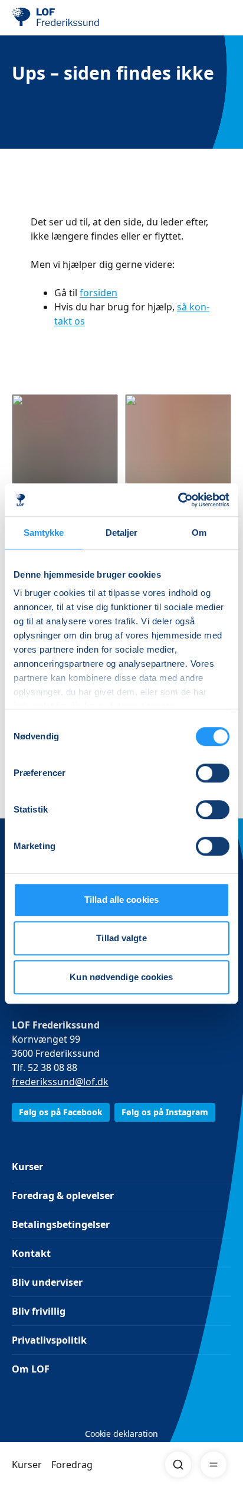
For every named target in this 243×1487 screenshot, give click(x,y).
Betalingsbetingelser (61, 1224)
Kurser (27, 1464)
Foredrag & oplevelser (63, 1195)
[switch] (212, 773)
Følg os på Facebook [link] (61, 1112)
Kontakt (31, 1253)
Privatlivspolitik (49, 1340)
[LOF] (71, 17)
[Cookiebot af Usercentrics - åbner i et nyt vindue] (177, 499)
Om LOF (31, 1368)
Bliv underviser (47, 1282)
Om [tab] (199, 533)
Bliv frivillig (38, 1311)
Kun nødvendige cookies (121, 977)
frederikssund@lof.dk (60, 1081)
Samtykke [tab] (44, 533)
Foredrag (72, 1464)
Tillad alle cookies (121, 900)
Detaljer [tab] (122, 533)
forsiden (98, 292)
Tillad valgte (121, 938)
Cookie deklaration (121, 1433)
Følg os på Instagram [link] (164, 1112)
